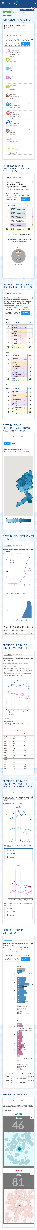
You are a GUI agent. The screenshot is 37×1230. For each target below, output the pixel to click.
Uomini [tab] (8, 234)
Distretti (31, 10)
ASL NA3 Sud (24, 10)
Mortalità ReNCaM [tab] (18, 35)
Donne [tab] (15, 234)
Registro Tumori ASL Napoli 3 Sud (19, 12)
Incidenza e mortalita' (8, 14)
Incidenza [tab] (8, 35)
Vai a (6, 15)
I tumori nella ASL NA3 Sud (26, 3)
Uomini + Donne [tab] (25, 234)
